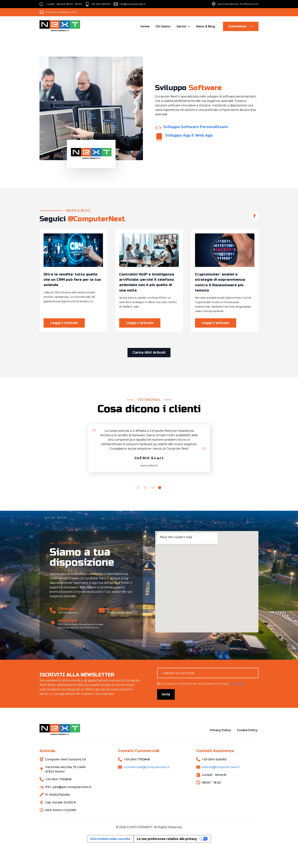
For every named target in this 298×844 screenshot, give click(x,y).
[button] (138, 487)
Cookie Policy (247, 730)
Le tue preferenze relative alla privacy (167, 839)
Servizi (181, 26)
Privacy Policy (220, 730)
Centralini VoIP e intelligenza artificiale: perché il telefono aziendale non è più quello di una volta (146, 282)
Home (144, 26)
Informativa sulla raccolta (110, 839)
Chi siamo (162, 26)
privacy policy (237, 683)
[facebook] (254, 216)
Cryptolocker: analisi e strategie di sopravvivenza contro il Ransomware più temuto (220, 282)
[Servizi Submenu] (188, 26)
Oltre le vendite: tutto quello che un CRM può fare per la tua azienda (72, 279)
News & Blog (205, 26)
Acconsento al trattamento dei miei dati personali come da (203, 683)
